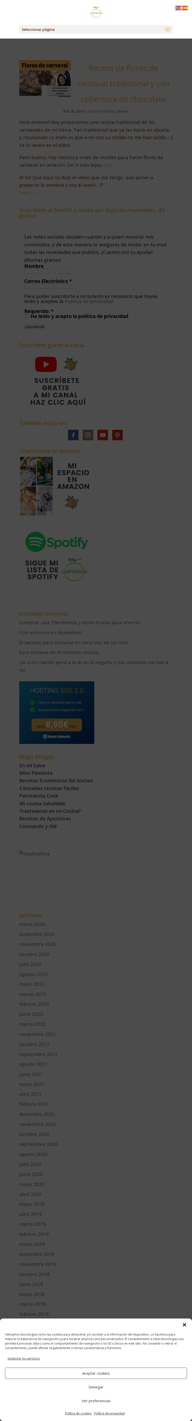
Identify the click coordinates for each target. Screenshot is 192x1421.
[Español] (185, 7)
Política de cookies (78, 1413)
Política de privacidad (109, 1413)
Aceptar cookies (96, 1373)
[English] (178, 7)
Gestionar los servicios (24, 1358)
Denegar (96, 1386)
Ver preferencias (96, 1400)
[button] (184, 1324)
